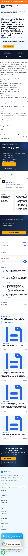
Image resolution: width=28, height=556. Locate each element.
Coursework (3, 520)
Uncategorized (9, 11)
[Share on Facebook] (8, 174)
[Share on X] (5, 174)
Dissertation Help (4, 516)
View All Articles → (8, 322)
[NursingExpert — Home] (10, 6)
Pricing (2, 497)
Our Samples (4, 500)
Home (2, 11)
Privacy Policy (4, 532)
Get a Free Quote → (9, 168)
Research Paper (4, 518)
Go (25, 261)
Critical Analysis (4, 523)
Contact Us (3, 505)
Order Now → (15, 2)
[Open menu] (25, 6)
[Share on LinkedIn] (11, 174)
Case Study (3, 513)
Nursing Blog (4, 502)
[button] (3, 553)
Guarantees (3, 493)
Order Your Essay (7, 46)
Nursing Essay (4, 511)
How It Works (4, 495)
